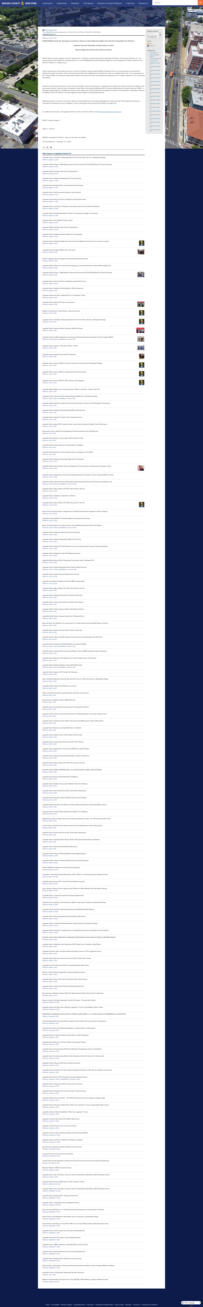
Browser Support (66, 1305)
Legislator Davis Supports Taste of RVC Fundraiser (59, 354)
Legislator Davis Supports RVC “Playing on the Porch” (60, 1195)
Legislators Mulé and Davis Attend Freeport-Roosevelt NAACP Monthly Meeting (68, 909)
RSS (151, 43)
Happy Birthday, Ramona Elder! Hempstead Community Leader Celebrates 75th (68, 560)
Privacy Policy (119, 1305)
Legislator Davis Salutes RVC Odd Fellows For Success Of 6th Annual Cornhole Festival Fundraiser (75, 546)
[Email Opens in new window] (51, 147)
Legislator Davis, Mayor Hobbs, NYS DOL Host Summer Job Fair (63, 489)
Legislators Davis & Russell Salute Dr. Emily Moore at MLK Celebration (65, 1035)
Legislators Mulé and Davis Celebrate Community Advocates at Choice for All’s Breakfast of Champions (76, 403)
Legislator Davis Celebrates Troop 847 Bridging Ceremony (61, 553)
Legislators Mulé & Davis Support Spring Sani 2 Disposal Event (63, 616)
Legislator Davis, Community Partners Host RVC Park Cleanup (62, 602)
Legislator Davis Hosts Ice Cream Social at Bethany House (61, 1237)
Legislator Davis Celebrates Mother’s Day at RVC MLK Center (62, 665)
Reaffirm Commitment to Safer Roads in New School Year (61, 311)
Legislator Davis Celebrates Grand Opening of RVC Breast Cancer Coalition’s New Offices (71, 944)
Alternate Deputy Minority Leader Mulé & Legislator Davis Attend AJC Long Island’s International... (74, 1021)
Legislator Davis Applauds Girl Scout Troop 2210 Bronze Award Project (65, 749)
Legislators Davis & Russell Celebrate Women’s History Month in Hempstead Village (69, 923)
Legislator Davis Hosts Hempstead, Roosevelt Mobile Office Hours (64, 916)
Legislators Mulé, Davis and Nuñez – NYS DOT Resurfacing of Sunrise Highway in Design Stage (73, 1098)
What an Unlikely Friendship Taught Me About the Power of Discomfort (65, 693)
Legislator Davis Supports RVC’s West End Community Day (61, 1258)
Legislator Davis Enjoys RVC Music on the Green (58, 302)
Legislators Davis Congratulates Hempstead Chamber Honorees (63, 1272)
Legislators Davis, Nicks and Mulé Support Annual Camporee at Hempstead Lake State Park (72, 637)
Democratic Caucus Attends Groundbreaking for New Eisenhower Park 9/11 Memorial (70, 431)
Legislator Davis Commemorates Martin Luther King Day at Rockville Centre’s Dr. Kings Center (73, 1056)
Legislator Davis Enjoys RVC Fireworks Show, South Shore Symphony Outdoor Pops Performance (74, 424)
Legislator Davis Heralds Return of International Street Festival (62, 185)
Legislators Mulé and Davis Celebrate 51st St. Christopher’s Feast (63, 295)
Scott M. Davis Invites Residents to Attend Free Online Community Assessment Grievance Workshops (75, 1161)
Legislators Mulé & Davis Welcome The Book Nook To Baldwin (62, 445)
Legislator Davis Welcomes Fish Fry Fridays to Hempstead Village (64, 1042)
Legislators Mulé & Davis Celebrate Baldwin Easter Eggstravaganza (64, 853)
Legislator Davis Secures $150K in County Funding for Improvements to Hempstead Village (72, 363)
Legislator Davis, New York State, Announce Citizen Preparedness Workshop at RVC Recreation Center (76, 1175)
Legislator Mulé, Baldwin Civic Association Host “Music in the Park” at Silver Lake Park (71, 389)
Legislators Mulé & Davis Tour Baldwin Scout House (59, 686)
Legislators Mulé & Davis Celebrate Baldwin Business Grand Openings (65, 860)
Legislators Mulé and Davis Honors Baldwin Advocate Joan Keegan (64, 797)
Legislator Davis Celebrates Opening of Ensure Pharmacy (61, 532)
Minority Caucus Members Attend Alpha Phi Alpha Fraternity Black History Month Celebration (73, 993)
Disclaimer (90, 1305)
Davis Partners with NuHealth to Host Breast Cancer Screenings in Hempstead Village (70, 1216)
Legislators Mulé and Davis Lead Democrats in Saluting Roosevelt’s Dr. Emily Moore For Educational (75, 930)
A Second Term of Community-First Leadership (57, 1154)
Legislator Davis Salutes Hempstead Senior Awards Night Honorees (64, 567)
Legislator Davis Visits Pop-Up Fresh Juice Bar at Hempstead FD (63, 1230)
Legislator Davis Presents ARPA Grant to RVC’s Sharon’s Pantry (63, 1182)
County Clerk (153, 60)
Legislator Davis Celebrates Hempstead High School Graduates (63, 459)
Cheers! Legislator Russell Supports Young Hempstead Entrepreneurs (65, 259)
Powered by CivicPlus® (149, 1305)
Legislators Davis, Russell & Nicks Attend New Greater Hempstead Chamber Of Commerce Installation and (77, 482)
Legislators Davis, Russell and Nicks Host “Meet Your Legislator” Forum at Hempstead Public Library (75, 1105)
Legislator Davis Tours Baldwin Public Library (57, 220)
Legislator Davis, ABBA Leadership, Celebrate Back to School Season (65, 1244)
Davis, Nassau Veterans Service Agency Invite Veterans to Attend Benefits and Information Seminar (74, 888)
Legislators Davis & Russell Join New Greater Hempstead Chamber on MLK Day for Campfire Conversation (77, 1070)
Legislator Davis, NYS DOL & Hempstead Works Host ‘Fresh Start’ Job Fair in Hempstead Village (74, 157)
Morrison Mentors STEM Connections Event (56, 1168)
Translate (196, 1306)
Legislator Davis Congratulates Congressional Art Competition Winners (65, 707)
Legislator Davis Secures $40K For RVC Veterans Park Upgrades (63, 380)
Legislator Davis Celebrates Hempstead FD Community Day (61, 178)
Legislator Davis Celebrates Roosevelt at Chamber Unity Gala (62, 595)
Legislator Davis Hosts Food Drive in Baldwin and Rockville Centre (64, 199)
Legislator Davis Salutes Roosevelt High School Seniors (60, 574)
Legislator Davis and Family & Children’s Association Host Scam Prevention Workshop (70, 206)
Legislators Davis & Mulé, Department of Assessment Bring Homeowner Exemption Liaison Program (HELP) (77, 337)
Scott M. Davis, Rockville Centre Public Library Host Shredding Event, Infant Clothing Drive (72, 825)
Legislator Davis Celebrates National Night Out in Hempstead (62, 234)
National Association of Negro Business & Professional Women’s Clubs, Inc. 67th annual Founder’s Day (76, 818)
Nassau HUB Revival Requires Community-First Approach (61, 867)
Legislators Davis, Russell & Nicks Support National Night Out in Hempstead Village (69, 396)
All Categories (154, 52)
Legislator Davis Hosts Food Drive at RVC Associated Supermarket (64, 790)
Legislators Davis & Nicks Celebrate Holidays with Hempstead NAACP (65, 1133)
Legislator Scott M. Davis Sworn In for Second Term (59, 1126)
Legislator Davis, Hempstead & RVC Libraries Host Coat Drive (62, 1084)
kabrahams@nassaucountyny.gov (110, 112)
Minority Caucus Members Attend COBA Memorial (58, 700)
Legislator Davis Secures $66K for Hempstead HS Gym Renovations (64, 372)
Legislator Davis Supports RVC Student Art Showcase (60, 672)
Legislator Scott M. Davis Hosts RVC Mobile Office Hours (61, 1119)
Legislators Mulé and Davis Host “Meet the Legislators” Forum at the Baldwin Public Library (72, 1007)
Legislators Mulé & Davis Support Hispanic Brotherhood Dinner (63, 609)
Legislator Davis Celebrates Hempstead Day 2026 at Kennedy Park (63, 410)
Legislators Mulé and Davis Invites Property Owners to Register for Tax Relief (67, 452)
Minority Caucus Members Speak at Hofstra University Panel (62, 1147)
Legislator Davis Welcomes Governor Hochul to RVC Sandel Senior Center (66, 958)
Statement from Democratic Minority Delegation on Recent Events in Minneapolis (68, 1028)
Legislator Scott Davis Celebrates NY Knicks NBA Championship (63, 581)
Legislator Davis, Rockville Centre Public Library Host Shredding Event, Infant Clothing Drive (72, 721)
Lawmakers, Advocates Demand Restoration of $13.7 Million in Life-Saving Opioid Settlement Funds (75, 874)
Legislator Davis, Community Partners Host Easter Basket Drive (63, 895)
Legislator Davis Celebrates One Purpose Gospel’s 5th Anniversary (64, 1091)
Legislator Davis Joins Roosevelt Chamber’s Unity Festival (61, 192)
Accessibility (55, 1305)
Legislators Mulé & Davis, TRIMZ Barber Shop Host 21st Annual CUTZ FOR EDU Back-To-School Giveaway (77, 164)
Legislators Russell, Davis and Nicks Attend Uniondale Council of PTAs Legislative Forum (71, 951)
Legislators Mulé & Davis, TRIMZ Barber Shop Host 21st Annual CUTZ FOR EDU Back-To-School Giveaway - (77, 272)
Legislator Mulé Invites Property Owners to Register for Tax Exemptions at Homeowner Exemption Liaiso (76, 466)
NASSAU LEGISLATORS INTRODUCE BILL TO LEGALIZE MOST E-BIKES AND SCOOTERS (72, 770)
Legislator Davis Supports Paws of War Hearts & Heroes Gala (62, 735)
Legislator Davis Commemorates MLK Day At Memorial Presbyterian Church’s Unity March (72, 1049)
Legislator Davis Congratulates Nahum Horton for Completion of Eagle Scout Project (70, 213)
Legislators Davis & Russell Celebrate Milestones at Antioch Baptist (64, 644)
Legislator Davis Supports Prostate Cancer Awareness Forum (62, 417)
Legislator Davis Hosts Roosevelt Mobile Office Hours (59, 846)
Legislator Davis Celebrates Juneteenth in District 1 (59, 496)
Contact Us (136, 1305)
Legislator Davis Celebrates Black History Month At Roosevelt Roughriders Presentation (71, 839)
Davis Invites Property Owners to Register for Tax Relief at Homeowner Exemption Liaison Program (74, 511)
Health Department (155, 58)
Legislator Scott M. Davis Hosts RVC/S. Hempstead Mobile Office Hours (65, 965)
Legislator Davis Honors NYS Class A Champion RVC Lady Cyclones (64, 979)
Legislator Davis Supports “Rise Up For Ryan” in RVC (60, 346)
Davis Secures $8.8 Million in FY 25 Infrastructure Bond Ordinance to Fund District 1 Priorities (73, 1209)
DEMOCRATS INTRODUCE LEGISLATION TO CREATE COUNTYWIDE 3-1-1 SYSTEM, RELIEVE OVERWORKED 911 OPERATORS (84, 1014)
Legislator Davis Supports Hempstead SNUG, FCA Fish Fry (61, 539)
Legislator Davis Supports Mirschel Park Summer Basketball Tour (63, 1251)
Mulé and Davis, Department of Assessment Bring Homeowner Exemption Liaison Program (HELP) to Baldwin (78, 1265)
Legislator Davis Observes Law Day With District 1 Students (61, 728)
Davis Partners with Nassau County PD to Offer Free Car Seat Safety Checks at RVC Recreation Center (75, 1223)
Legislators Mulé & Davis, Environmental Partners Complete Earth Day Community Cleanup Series (74, 714)
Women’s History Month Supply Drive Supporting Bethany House (63, 972)
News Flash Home (51, 30)
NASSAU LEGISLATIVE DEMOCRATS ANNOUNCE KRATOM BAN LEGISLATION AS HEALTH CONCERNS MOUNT (79, 937)
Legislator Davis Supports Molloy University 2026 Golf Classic (62, 328)
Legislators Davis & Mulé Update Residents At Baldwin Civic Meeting (64, 811)
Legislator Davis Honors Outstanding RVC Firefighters (60, 777)
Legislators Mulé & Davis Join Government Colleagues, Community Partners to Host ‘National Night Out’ (76, 265)
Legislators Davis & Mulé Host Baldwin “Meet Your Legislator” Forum (65, 1112)
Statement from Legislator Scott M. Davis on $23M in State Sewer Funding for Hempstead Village (74, 902)
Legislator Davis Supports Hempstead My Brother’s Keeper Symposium (65, 756)
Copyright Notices (79, 1305)
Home (48, 1305)
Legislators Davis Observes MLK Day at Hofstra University (61, 1063)
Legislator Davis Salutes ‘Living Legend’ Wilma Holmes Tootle (62, 438)
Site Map (128, 1305)
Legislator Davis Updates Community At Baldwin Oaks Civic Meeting (64, 784)
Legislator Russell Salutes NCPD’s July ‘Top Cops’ (59, 250)
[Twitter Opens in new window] (47, 147)
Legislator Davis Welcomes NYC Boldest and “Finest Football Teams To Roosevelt (69, 658)
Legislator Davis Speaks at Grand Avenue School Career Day (62, 630)
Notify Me (152, 45)
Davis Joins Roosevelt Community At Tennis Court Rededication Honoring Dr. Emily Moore (72, 525)
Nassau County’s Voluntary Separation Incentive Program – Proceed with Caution (69, 1000)
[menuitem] (48, 3)
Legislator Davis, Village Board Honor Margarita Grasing (60, 1202)
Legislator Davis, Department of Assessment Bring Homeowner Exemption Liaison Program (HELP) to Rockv (78, 475)
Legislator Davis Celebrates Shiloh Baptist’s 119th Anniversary (62, 288)
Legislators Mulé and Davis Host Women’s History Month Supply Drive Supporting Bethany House (74, 804)
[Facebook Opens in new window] (43, 147)
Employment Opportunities (104, 1305)
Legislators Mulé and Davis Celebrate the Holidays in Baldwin (62, 1140)
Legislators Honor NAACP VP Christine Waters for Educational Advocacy (66, 518)
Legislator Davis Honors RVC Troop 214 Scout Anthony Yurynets (63, 881)
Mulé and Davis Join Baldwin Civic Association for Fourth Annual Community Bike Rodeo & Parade (75, 623)
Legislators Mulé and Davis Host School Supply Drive (59, 171)
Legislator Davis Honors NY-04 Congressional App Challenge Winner (64, 1077)
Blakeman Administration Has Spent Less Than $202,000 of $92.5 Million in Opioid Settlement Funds (75, 1279)
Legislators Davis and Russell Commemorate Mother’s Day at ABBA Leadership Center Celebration (74, 651)
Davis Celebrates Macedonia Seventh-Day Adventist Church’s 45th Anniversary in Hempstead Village (75, 679)
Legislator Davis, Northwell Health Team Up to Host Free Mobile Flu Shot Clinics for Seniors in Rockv (75, 241)
